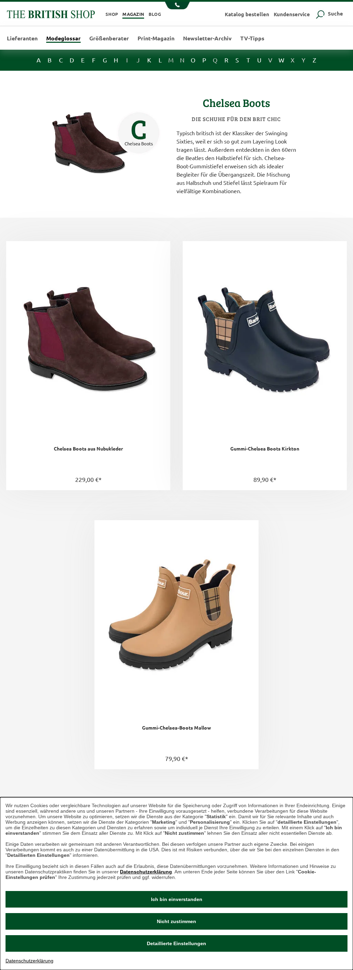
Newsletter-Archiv (207, 38)
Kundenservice (292, 14)
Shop (111, 14)
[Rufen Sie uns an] (176, 6)
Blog (155, 14)
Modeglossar (63, 39)
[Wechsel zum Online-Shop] (51, 13)
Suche (334, 13)
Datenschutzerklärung (146, 871)
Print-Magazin (156, 38)
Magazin (133, 14)
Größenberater (109, 38)
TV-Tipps (252, 38)
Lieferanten (22, 38)
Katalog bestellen (247, 14)
